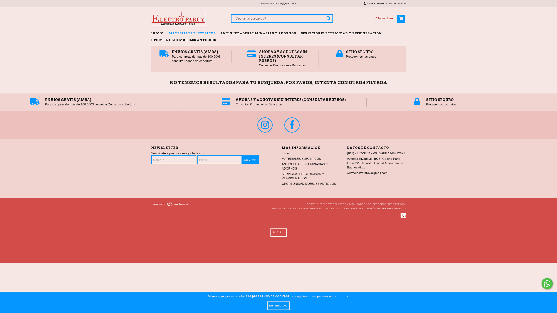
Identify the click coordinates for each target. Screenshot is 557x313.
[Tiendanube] (170, 206)
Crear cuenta (375, 3)
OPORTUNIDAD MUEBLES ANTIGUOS (183, 40)
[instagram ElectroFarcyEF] (265, 125)
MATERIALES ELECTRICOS (192, 33)
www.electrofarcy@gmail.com (278, 3)
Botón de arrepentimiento (386, 208)
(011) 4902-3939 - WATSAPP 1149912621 (376, 153)
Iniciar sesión (397, 3)
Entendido (278, 306)
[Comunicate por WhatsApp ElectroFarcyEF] (547, 283)
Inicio (157, 33)
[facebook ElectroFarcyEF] (292, 125)
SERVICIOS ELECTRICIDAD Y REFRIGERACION (341, 33)
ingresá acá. (355, 208)
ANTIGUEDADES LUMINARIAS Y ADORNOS (258, 33)
